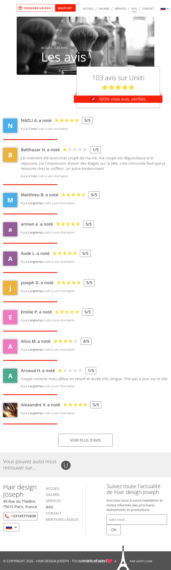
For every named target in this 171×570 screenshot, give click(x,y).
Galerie (104, 8)
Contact (148, 8)
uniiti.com (144, 561)
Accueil (88, 8)
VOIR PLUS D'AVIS (85, 440)
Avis (134, 8)
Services (120, 8)
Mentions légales (62, 519)
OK (113, 529)
